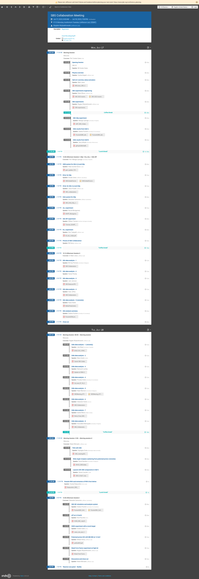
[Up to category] (16, 7)
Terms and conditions (104, 576)
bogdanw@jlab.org (68, 38)
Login (195, 7)
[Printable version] (29, 7)
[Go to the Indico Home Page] (2, 7)
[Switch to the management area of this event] (50, 7)
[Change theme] (44, 7)
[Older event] (11, 7)
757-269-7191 (67, 40)
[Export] (38, 7)
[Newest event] (24, 7)
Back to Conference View (63, 7)
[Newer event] (20, 7)
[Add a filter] (33, 7)
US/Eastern (164, 7)
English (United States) (180, 7)
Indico (22, 576)
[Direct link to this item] (107, 47)
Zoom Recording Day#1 (69, 36)
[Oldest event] (7, 7)
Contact (94, 576)
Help (90, 576)
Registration (65, 29)
